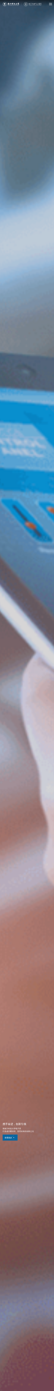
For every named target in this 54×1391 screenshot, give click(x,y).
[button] (47, 699)
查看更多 (8, 1137)
